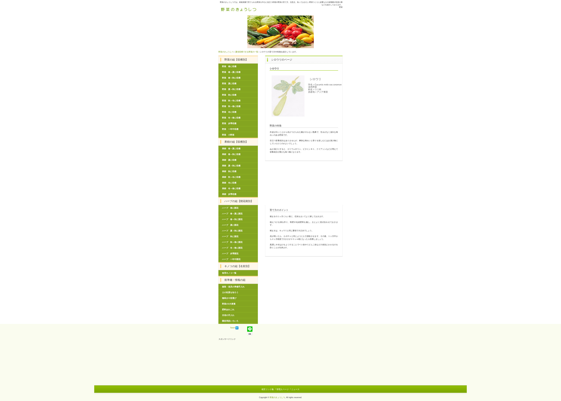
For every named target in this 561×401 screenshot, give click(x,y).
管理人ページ (282, 389)
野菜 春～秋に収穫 (231, 78)
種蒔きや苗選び (229, 298)
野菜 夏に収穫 (229, 83)
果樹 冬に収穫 (229, 183)
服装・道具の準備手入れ (233, 287)
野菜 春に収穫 (229, 66)
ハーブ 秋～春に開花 (232, 242)
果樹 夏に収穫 (229, 160)
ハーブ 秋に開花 (230, 236)
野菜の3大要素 (229, 304)
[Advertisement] (304, 184)
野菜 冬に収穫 (229, 112)
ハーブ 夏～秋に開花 (232, 231)
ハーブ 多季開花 (230, 253)
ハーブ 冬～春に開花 (232, 248)
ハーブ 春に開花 (230, 208)
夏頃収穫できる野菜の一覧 (246, 52)
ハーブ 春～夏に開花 (232, 213)
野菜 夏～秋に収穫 (231, 89)
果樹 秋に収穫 (229, 171)
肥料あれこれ (228, 309)
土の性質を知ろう (230, 292)
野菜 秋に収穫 (229, 95)
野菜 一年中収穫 (230, 129)
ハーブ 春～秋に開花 (232, 219)
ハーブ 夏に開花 (230, 225)
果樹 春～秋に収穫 (231, 154)
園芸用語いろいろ (230, 321)
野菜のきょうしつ (238, 9)
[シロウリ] (288, 96)
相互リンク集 (268, 389)
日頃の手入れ (228, 315)
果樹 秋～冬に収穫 (231, 177)
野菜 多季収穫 (229, 123)
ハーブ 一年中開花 (231, 259)
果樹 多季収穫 (229, 194)
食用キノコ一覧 (229, 273)
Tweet (232, 328)
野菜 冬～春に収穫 (231, 118)
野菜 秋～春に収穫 (231, 106)
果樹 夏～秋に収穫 (231, 165)
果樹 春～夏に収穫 (231, 148)
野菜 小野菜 (228, 135)
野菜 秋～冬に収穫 (231, 100)
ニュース (295, 389)
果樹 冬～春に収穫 (231, 188)
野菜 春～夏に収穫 (231, 72)
